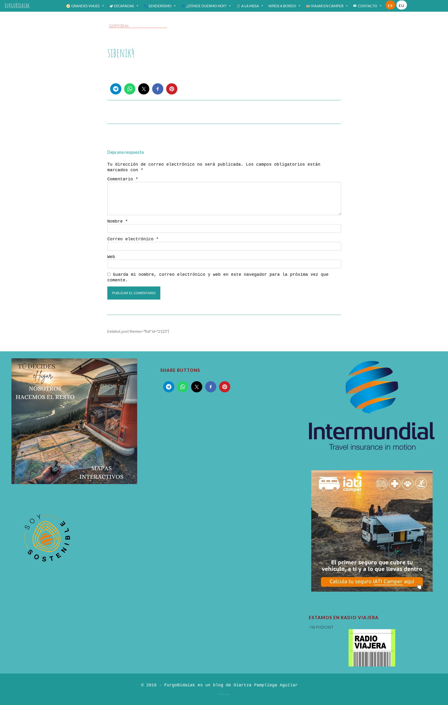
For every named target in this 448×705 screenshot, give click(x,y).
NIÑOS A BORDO (282, 6)
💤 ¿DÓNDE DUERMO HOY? (204, 6)
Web (111, 257)
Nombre (117, 221)
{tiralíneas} (224, 694)
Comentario (122, 179)
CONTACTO (367, 6)
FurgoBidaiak (17, 5)
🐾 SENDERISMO (158, 6)
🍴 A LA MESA (247, 6)
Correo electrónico (133, 239)
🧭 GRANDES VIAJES (83, 6)
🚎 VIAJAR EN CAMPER (324, 6)
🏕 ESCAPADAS (121, 6)
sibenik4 (121, 52)
